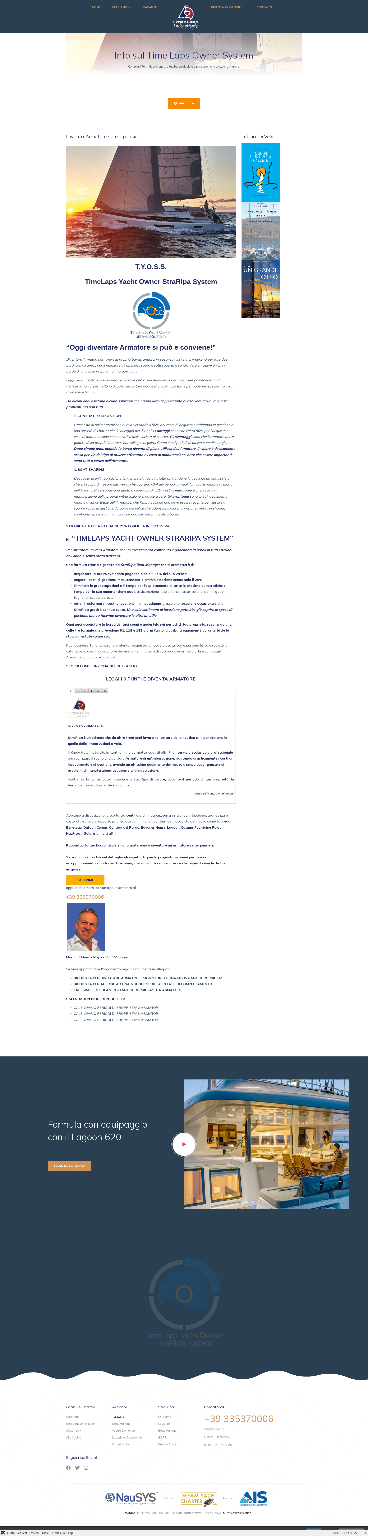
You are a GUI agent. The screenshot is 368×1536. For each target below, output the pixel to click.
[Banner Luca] (261, 231)
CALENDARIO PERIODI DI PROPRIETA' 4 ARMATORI (116, 1019)
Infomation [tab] (186, 103)
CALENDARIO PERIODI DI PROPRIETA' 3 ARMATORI (116, 1013)
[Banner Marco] (261, 172)
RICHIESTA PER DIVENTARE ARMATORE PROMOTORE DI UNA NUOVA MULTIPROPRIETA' (148, 978)
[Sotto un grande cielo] (261, 289)
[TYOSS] (184, 1301)
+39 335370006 (85, 897)
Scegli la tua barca (69, 1165)
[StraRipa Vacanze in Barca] (186, 16)
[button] (121, 7)
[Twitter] (77, 1468)
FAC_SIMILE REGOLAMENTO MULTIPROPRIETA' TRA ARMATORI (127, 990)
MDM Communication (237, 1513)
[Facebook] (68, 1468)
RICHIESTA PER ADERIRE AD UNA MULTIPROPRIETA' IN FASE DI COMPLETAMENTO (143, 984)
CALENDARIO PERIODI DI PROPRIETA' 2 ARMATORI (116, 1007)
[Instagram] (86, 1468)
